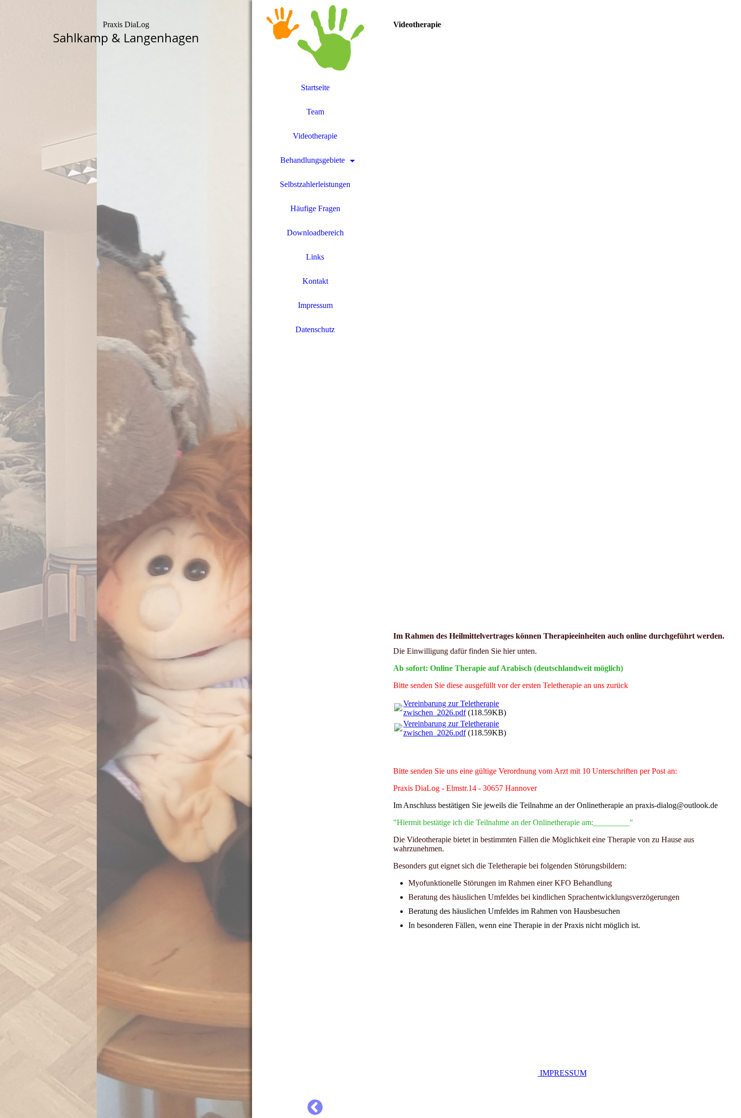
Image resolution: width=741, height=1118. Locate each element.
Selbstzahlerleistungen (315, 184)
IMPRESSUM (562, 1073)
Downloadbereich (315, 232)
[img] (126, 559)
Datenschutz (315, 329)
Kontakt (315, 281)
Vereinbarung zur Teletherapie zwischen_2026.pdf (451, 708)
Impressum (315, 305)
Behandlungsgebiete (312, 160)
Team (315, 111)
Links (315, 257)
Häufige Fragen (315, 208)
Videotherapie (315, 136)
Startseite (315, 87)
